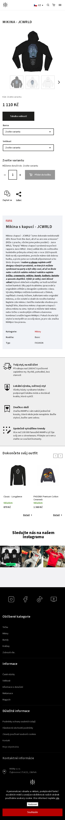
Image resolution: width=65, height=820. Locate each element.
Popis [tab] (9, 220)
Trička (5, 627)
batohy (55, 275)
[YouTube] (54, 599)
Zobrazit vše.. (8, 652)
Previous (56, 455)
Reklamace (7, 693)
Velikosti (6, 680)
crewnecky (19, 275)
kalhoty (46, 275)
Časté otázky (8, 674)
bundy (37, 275)
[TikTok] (39, 599)
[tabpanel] (17, 491)
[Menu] (60, 5)
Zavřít (53, 206)
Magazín (6, 699)
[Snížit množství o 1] (4, 174)
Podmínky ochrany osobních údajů (19, 721)
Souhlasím (32, 812)
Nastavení (32, 804)
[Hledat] (48, 4)
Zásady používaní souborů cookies (19, 734)
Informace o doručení (12, 687)
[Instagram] (11, 599)
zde (57, 798)
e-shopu (33, 262)
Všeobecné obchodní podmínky (17, 728)
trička (9, 275)
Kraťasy (6, 646)
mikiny (29, 275)
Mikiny (38, 331)
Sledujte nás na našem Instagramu (33, 535)
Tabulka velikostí (18, 116)
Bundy (5, 640)
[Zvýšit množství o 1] (20, 174)
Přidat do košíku (43, 174)
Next (61, 455)
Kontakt (6, 740)
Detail (26, 515)
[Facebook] (25, 599)
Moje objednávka (10, 747)
